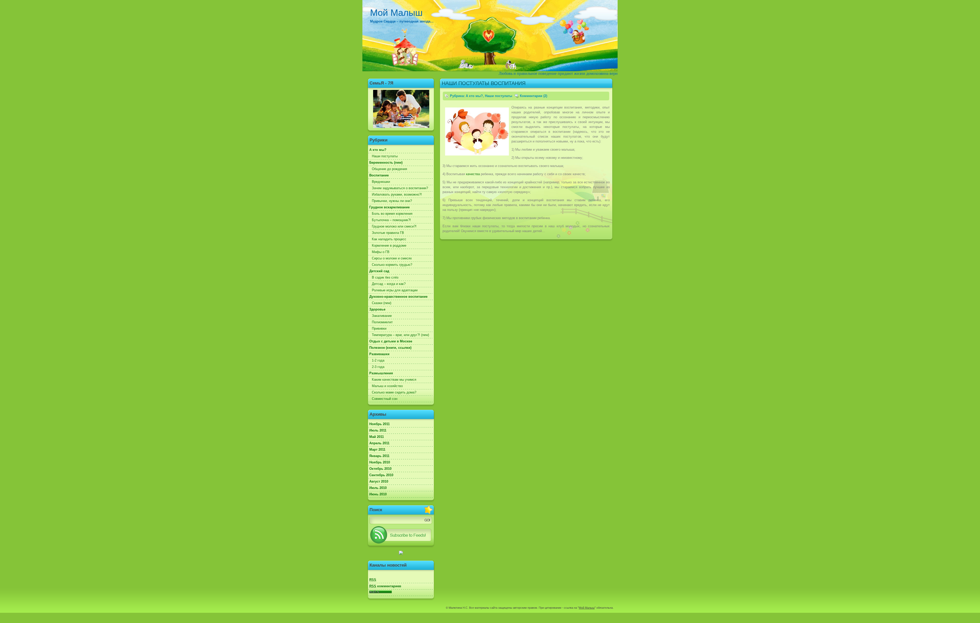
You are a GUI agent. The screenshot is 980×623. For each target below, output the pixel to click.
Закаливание (382, 316)
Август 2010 (378, 481)
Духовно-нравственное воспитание (398, 296)
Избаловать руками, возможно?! (397, 194)
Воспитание (379, 175)
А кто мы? (377, 150)
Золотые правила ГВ (388, 233)
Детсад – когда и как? (389, 284)
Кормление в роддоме (389, 245)
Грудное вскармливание (389, 207)
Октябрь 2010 (380, 469)
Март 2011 (377, 449)
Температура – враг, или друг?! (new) (400, 335)
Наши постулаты (385, 156)
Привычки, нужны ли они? (392, 201)
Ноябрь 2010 (379, 462)
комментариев (385, 586)
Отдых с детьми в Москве (390, 341)
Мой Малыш (396, 12)
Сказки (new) (381, 303)
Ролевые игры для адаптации (395, 290)
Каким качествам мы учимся (394, 379)
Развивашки (379, 354)
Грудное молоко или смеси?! (394, 226)
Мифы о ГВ (380, 252)
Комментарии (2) (533, 96)
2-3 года (378, 367)
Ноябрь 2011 (379, 424)
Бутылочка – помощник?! (391, 220)
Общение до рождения (389, 169)
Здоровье (377, 309)
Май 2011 (376, 437)
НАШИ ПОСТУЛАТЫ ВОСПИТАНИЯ (483, 83)
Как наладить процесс (389, 239)
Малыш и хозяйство (387, 386)
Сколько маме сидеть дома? (394, 392)
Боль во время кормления (392, 213)
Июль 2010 (378, 488)
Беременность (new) (385, 162)
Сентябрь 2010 (381, 475)
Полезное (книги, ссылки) (390, 348)
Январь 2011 (379, 456)
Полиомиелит (382, 322)
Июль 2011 (377, 430)
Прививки (379, 328)
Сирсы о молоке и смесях (392, 258)
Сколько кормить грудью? (392, 265)
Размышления (381, 373)
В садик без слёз (385, 277)
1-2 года (378, 360)
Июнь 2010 (378, 494)
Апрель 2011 (379, 443)
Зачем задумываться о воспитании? (400, 188)
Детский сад (379, 271)
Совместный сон (384, 399)
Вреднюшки (381, 182)
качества (473, 174)
